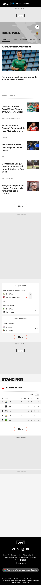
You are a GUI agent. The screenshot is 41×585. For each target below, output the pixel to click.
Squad (32, 39)
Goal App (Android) (11, 557)
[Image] (20, 60)
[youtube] (27, 550)
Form (31, 394)
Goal (12, 578)
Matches (23, 39)
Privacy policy (27, 555)
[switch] (37, 395)
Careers (35, 555)
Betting (17, 560)
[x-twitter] (18, 550)
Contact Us (6, 555)
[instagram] (23, 550)
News (15, 39)
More (20, 206)
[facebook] (13, 550)
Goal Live (33, 557)
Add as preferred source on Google (22, 570)
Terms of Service (16, 555)
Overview (6, 39)
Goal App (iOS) (23, 557)
